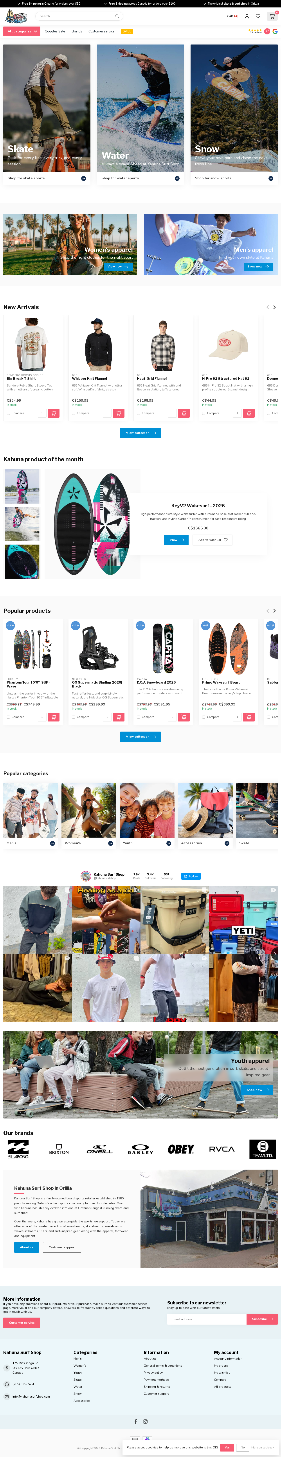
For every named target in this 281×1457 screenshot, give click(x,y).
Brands (77, 31)
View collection (138, 433)
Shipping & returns (157, 1387)
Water (78, 1387)
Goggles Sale (55, 31)
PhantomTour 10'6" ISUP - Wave (28, 684)
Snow (78, 1394)
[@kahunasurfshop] (85, 876)
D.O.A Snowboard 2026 (156, 682)
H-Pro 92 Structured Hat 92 (225, 379)
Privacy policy (153, 1373)
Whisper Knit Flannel (89, 379)
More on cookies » (262, 1447)
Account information (228, 1359)
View (173, 540)
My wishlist (222, 1373)
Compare (18, 413)
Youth (78, 1373)
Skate (78, 1380)
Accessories (82, 1401)
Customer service (101, 31)
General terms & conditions (163, 1366)
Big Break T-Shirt (21, 379)
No (243, 1447)
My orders (221, 1366)
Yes (227, 1447)
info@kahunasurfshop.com (31, 1397)
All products (222, 1387)
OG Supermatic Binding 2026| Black (97, 684)
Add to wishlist (209, 540)
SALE (127, 31)
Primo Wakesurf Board (221, 682)
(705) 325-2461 (23, 1384)
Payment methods (156, 1380)
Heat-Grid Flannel (152, 379)
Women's (80, 1366)
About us (26, 1247)
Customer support (62, 1247)
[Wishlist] (258, 16)
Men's (78, 1359)
